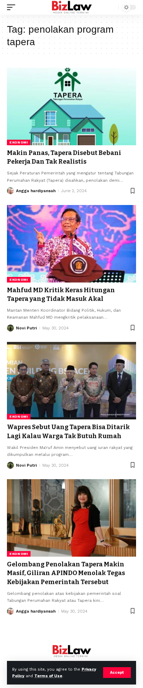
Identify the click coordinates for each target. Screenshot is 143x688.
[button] (117, 672)
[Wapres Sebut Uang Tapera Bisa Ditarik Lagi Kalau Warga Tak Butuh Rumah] (71, 380)
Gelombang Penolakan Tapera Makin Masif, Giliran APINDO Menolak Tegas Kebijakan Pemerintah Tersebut (66, 572)
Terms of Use (48, 676)
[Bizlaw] (71, 7)
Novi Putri (26, 328)
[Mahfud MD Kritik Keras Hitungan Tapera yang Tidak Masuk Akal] (71, 243)
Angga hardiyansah (36, 190)
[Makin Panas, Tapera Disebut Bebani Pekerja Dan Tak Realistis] (71, 106)
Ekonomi (18, 142)
